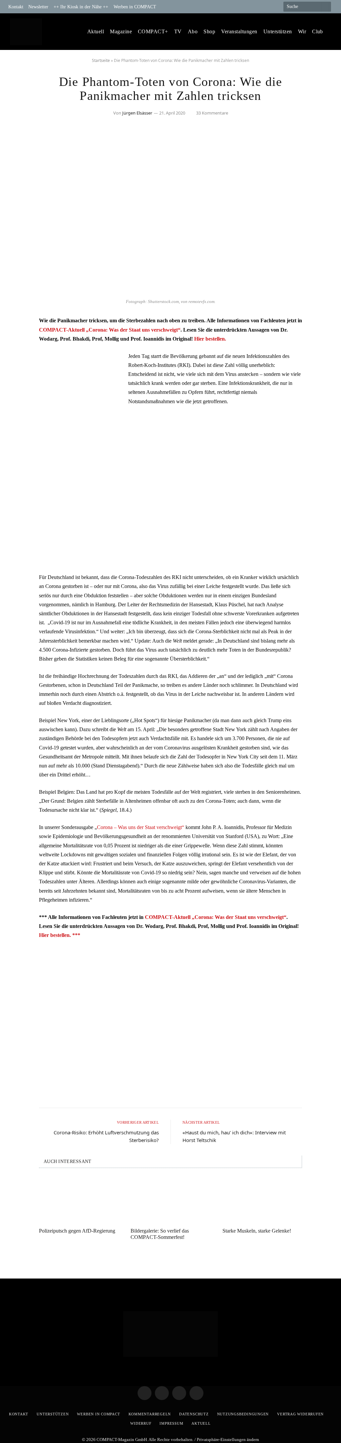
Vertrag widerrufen (300, 1414)
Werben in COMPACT (135, 6)
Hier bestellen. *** (59, 935)
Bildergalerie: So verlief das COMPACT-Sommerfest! (160, 1234)
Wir (302, 31)
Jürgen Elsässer (137, 113)
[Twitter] (19, 341)
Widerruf (140, 1423)
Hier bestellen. (210, 339)
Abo (192, 31)
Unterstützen (277, 31)
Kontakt (15, 6)
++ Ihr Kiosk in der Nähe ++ (81, 6)
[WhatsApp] (19, 375)
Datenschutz (193, 1414)
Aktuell (95, 31)
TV (178, 31)
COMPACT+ (153, 31)
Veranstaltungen (239, 31)
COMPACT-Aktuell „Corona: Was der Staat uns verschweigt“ (109, 330)
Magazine (121, 31)
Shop (209, 31)
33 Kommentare (212, 113)
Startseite (101, 60)
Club (317, 31)
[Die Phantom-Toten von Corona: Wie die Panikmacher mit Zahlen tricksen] (170, 291)
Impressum (171, 1423)
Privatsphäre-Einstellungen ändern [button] (228, 1439)
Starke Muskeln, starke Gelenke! (256, 1231)
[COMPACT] (25, 31)
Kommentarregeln (150, 1414)
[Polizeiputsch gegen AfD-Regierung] (79, 1199)
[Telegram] (19, 324)
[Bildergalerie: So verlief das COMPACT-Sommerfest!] (170, 1199)
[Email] (19, 358)
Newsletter (38, 6)
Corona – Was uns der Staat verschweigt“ (140, 827)
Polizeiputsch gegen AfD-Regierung (77, 1231)
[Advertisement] (170, 518)
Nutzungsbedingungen (243, 1414)
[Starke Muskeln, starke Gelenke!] (262, 1199)
